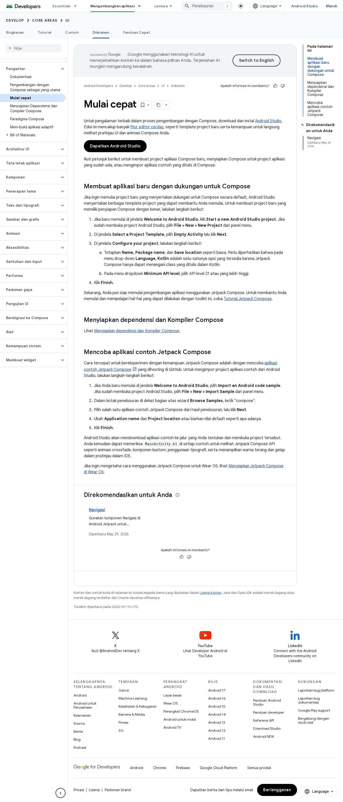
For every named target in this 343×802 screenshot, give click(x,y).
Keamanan (82, 715)
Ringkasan (15, 32)
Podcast (80, 747)
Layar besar (172, 695)
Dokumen (101, 32)
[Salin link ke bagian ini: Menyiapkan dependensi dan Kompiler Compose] (228, 320)
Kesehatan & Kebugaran (138, 706)
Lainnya (161, 6)
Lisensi (94, 790)
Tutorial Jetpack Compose (248, 298)
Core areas (45, 20)
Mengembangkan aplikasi (112, 6)
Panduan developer (268, 712)
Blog (77, 739)
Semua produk (259, 768)
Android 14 (217, 714)
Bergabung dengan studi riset (313, 720)
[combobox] (207, 6)
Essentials (61, 6)
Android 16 (217, 698)
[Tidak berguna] (283, 86)
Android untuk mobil (179, 719)
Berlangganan (277, 789)
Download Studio (266, 728)
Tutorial (44, 32)
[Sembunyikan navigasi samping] (60, 793)
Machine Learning (133, 698)
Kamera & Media (132, 714)
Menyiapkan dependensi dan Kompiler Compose (136, 330)
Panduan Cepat (136, 32)
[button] (30, 69)
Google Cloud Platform (218, 768)
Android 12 (216, 730)
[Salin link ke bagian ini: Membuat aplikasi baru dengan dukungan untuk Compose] (255, 187)
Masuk (331, 6)
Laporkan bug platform (316, 690)
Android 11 (216, 738)
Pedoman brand (118, 790)
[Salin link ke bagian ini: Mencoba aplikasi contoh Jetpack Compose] (216, 353)
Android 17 (216, 690)
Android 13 (216, 722)
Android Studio (304, 6)
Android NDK (263, 736)
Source (79, 723)
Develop (15, 20)
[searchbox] (34, 48)
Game (124, 690)
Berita (78, 731)
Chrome (159, 768)
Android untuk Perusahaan (85, 705)
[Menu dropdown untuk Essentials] (77, 6)
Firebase (183, 768)
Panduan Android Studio (267, 702)
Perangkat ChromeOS (181, 711)
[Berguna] (275, 86)
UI (68, 20)
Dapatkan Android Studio (115, 146)
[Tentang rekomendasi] (177, 494)
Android (80, 695)
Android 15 (216, 706)
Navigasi (97, 509)
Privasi (123, 722)
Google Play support (314, 710)
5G (121, 730)
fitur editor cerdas (146, 127)
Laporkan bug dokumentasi (309, 700)
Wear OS (170, 703)
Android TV (172, 727)
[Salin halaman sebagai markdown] (158, 105)
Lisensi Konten (210, 593)
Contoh (72, 32)
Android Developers (98, 86)
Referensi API (263, 720)
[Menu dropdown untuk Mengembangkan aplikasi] (141, 6)
